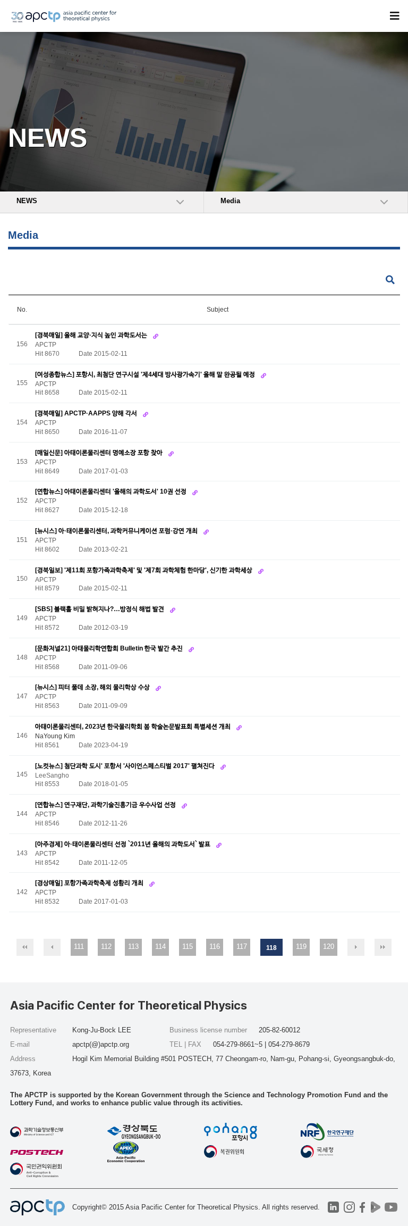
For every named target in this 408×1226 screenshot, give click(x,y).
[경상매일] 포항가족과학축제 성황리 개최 (90, 883)
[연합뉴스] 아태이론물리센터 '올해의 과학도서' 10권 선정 (111, 491)
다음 (355, 947)
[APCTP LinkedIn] (333, 1207)
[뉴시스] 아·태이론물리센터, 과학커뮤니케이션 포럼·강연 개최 (117, 531)
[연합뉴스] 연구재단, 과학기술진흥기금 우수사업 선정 (106, 804)
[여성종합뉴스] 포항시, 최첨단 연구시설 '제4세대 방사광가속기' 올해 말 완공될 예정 (146, 374)
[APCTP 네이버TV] (375, 1207)
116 (214, 946)
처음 (24, 947)
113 (133, 946)
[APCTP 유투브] (391, 1207)
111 (79, 946)
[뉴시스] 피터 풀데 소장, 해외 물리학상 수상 (93, 687)
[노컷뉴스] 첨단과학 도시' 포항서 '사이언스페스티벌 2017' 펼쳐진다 (125, 766)
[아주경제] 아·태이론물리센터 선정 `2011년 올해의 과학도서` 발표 (123, 844)
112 (106, 946)
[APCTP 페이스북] (362, 1207)
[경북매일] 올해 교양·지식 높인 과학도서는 (92, 335)
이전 (52, 947)
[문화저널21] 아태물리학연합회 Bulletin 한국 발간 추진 (109, 648)
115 (187, 946)
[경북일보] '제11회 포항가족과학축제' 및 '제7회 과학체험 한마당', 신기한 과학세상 (144, 570)
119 (301, 946)
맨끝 (383, 947)
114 (160, 946)
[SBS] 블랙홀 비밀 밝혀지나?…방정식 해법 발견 (100, 609)
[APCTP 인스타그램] (349, 1207)
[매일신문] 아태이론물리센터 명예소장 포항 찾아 (99, 452)
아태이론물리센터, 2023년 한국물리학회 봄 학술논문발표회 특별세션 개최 (133, 726)
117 (241, 946)
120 (328, 946)
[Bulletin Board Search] (390, 280)
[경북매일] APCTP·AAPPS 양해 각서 (87, 413)
